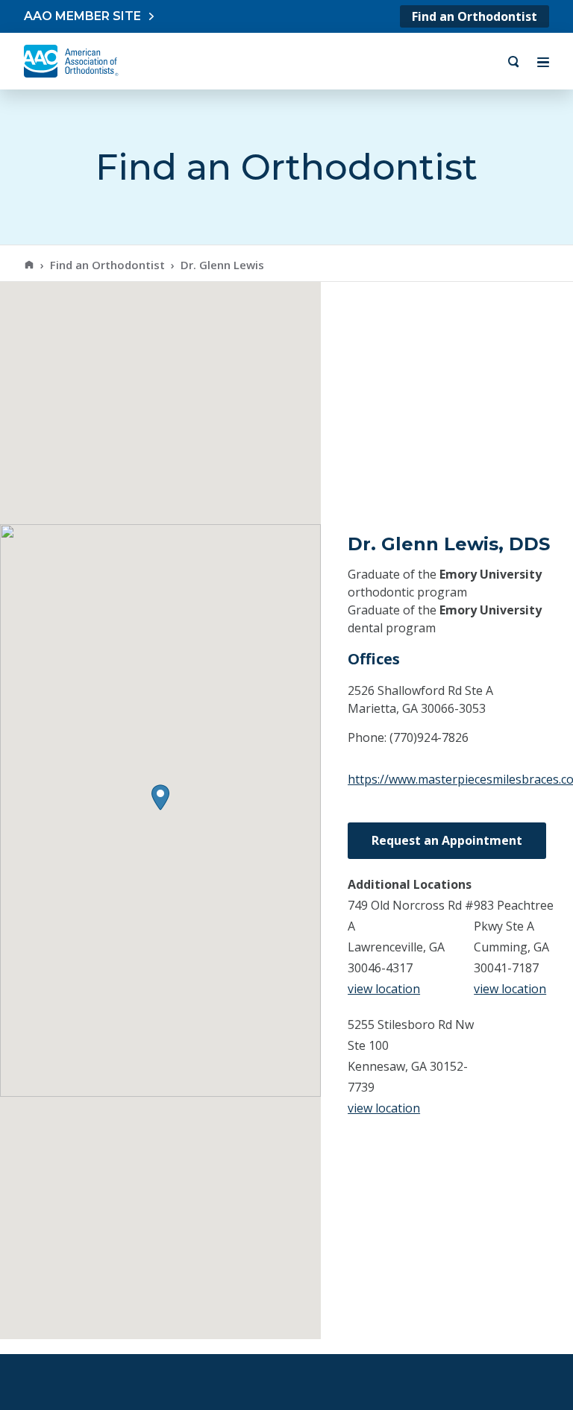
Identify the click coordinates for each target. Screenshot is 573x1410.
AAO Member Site (82, 16)
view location (384, 989)
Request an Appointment (447, 840)
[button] (160, 797)
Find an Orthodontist (474, 16)
